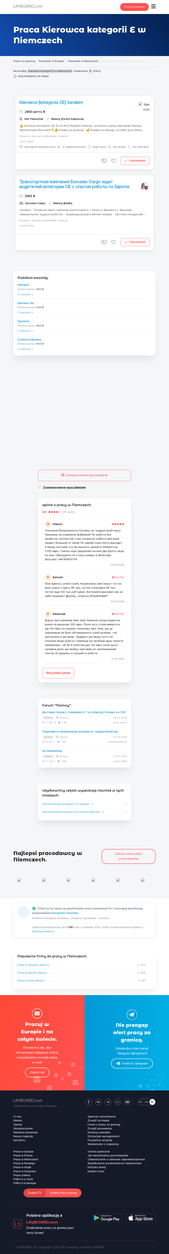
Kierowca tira (26, 303)
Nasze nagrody (23, 1136)
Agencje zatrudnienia (102, 1116)
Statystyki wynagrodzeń (103, 1136)
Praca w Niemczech (25, 1159)
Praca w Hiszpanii (24, 1171)
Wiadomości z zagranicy (103, 1144)
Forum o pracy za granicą (104, 1124)
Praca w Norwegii (24, 1163)
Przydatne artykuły (100, 1140)
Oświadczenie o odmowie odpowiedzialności (116, 1159)
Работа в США (23, 1179)
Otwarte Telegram (135, 1063)
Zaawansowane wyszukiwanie (86, 475)
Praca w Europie (23, 1151)
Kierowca (23, 284)
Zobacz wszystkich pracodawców (128, 856)
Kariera (17, 1120)
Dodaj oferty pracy (63, 1192)
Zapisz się (37, 1072)
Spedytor (23, 321)
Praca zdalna (21, 1175)
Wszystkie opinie (58, 673)
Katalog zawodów (99, 1132)
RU (141, 1102)
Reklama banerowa (25, 1132)
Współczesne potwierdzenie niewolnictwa (114, 1163)
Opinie (17, 1124)
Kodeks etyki (96, 1171)
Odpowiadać (137, 160)
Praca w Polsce (23, 1155)
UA (146, 1102)
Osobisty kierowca (29, 339)
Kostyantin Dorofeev (64, 913)
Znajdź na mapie (98, 1120)
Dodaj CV (34, 1192)
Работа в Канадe (24, 1183)
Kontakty (19, 1140)
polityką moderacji (43, 931)
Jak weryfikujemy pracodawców (108, 1155)
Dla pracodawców (134, 7)
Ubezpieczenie (23, 1128)
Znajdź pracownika (100, 1128)
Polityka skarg (97, 1167)
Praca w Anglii (22, 1167)
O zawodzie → (25, 294)
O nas (17, 1116)
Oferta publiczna (99, 1151)
